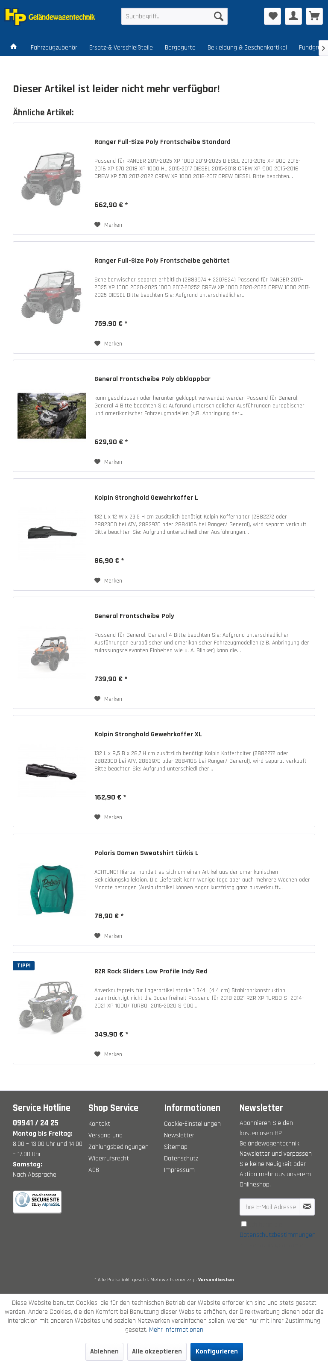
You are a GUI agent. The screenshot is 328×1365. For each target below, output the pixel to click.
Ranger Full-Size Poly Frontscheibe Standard (162, 142)
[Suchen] (219, 16)
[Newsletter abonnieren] (307, 1207)
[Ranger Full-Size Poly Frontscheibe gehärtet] (52, 297)
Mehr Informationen (176, 1329)
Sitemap (175, 1146)
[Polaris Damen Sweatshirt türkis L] (52, 889)
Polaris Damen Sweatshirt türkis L (146, 853)
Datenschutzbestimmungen (278, 1234)
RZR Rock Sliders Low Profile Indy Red (151, 971)
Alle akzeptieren (157, 1351)
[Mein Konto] (293, 16)
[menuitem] (174, 16)
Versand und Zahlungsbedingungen (118, 1141)
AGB (93, 1170)
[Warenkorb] (314, 16)
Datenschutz (181, 1158)
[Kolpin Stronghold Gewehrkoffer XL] (52, 771)
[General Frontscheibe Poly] (52, 652)
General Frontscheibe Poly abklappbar (152, 379)
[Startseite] (13, 48)
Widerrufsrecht (108, 1158)
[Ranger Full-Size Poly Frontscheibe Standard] (52, 178)
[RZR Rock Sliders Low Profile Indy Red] (52, 1008)
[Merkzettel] (272, 16)
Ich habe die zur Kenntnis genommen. (278, 1235)
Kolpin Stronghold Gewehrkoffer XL (148, 734)
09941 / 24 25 (36, 1123)
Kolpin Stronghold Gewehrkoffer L (146, 498)
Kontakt (99, 1123)
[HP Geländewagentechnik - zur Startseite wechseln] (49, 18)
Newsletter (179, 1135)
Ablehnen (104, 1351)
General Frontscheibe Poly (134, 616)
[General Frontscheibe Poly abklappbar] (52, 415)
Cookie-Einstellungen (192, 1123)
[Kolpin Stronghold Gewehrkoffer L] (52, 534)
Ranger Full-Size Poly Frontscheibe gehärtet (162, 261)
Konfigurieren (217, 1351)
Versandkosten (216, 1280)
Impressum (179, 1170)
